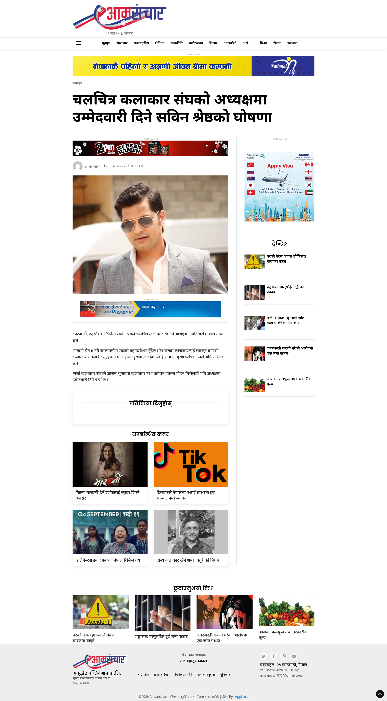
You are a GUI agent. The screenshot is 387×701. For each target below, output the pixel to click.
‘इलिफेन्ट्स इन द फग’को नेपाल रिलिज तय (108, 560)
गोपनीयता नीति (182, 675)
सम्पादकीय (141, 43)
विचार (213, 43)
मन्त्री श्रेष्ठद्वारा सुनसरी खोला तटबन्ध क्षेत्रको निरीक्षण (286, 320)
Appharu (242, 696)
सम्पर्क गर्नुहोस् (206, 675)
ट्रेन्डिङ (279, 243)
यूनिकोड (225, 675)
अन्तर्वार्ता (230, 43)
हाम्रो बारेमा (161, 675)
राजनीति (177, 43)
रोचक (277, 43)
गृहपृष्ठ (106, 43)
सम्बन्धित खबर (150, 434)
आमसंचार (92, 166)
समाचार (122, 43)
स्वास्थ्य (292, 43)
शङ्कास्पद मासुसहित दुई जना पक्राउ (161, 636)
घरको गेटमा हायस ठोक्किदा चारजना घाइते (94, 637)
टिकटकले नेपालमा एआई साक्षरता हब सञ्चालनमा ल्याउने (186, 495)
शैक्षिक (159, 43)
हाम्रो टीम (143, 675)
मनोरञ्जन (196, 43)
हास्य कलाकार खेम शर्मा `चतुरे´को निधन (188, 560)
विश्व (263, 43)
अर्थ (245, 43)
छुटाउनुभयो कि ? (194, 588)
